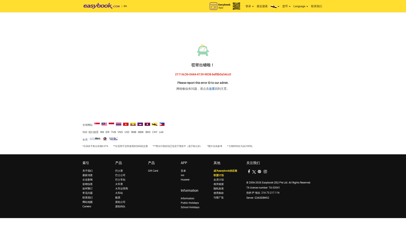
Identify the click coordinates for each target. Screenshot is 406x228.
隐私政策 (219, 188)
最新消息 (87, 175)
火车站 (119, 192)
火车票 (119, 184)
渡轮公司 (120, 202)
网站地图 (87, 202)
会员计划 (219, 179)
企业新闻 (87, 179)
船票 (117, 197)
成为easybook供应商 (225, 170)
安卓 (183, 170)
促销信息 (87, 184)
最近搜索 (262, 6)
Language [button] (300, 6)
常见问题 (87, 192)
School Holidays (190, 207)
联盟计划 (219, 175)
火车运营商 (121, 188)
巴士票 (119, 170)
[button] (275, 6)
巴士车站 (120, 179)
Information (187, 198)
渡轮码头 (120, 206)
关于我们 (87, 170)
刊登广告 (219, 197)
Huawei (185, 179)
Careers (86, 206)
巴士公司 (120, 175)
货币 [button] (285, 6)
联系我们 (316, 6)
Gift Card (153, 170)
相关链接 (219, 184)
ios (182, 175)
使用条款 (219, 192)
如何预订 (87, 188)
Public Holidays (190, 202)
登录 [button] (249, 6)
